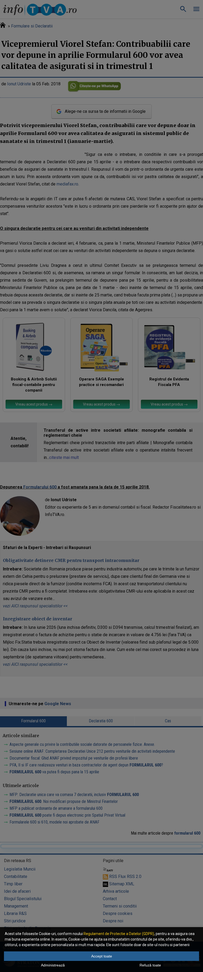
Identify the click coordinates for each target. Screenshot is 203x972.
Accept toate (101, 956)
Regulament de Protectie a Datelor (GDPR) (119, 934)
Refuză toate (150, 965)
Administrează (53, 965)
